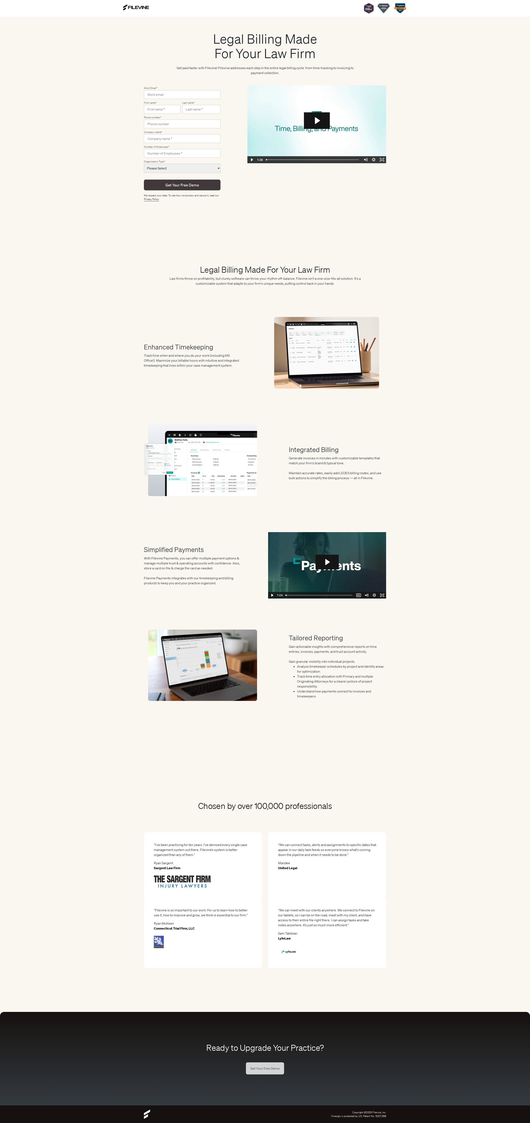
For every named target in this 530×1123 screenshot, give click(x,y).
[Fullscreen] (382, 595)
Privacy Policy (151, 199)
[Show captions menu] (359, 595)
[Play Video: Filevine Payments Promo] (327, 562)
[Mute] (366, 595)
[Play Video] (272, 595)
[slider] (319, 595)
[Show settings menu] (374, 595)
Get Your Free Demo (265, 1068)
